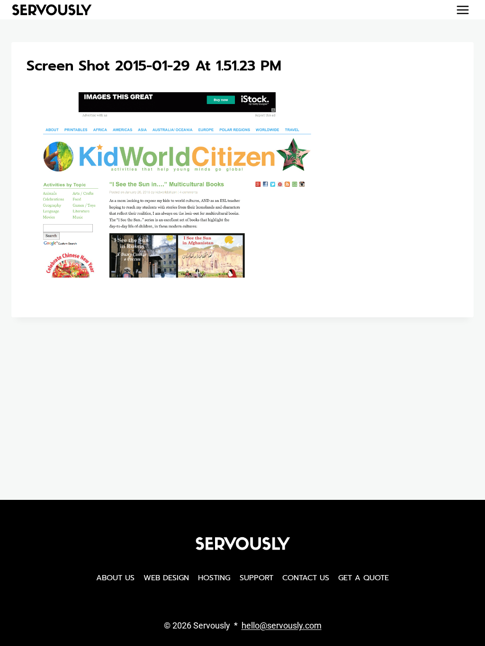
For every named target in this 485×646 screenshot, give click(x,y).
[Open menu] (462, 9)
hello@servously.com (282, 625)
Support (256, 578)
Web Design (166, 578)
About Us (115, 578)
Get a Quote (363, 578)
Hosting (214, 578)
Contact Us (305, 578)
